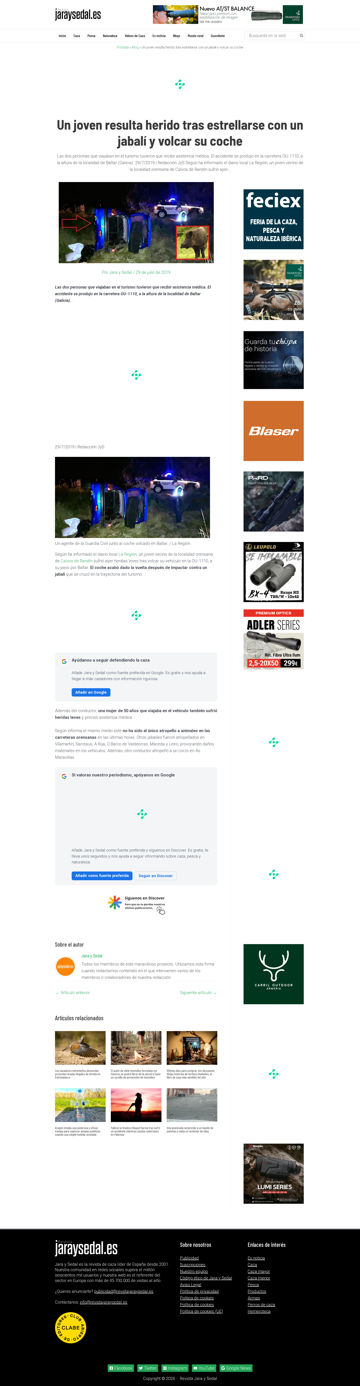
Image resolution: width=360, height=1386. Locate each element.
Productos (257, 1291)
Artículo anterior (72, 992)
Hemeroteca (259, 1311)
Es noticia (256, 1257)
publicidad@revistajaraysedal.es (123, 1291)
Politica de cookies (197, 1297)
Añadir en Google (91, 692)
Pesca (253, 1284)
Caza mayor (259, 1271)
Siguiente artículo (198, 992)
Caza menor (259, 1277)
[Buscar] (301, 35)
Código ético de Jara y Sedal (206, 1277)
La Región (128, 554)
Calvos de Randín (76, 560)
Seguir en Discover (156, 875)
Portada (123, 47)
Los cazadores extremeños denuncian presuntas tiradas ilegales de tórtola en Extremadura (77, 1073)
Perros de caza (261, 1304)
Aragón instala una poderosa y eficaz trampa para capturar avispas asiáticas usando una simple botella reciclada (77, 1131)
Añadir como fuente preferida (102, 875)
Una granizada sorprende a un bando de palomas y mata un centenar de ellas (190, 1129)
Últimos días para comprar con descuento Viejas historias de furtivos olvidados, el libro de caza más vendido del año (191, 1073)
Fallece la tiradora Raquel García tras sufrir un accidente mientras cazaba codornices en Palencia (135, 1131)
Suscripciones (192, 1264)
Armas (254, 1297)
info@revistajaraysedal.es (103, 1302)
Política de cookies (197, 1304)
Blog (135, 47)
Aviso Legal (190, 1284)
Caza (252, 1264)
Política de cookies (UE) (201, 1311)
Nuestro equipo (194, 1271)
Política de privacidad (199, 1291)
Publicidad (189, 1257)
